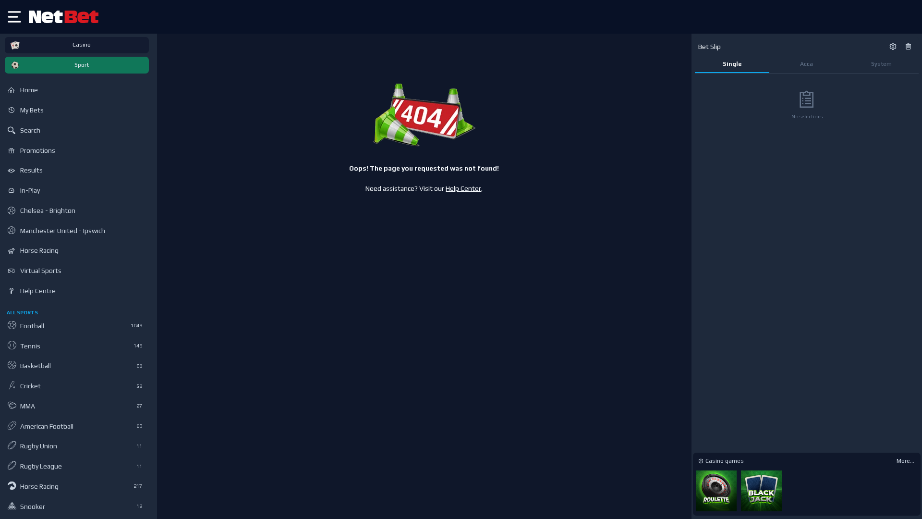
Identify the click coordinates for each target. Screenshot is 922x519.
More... (905, 460)
